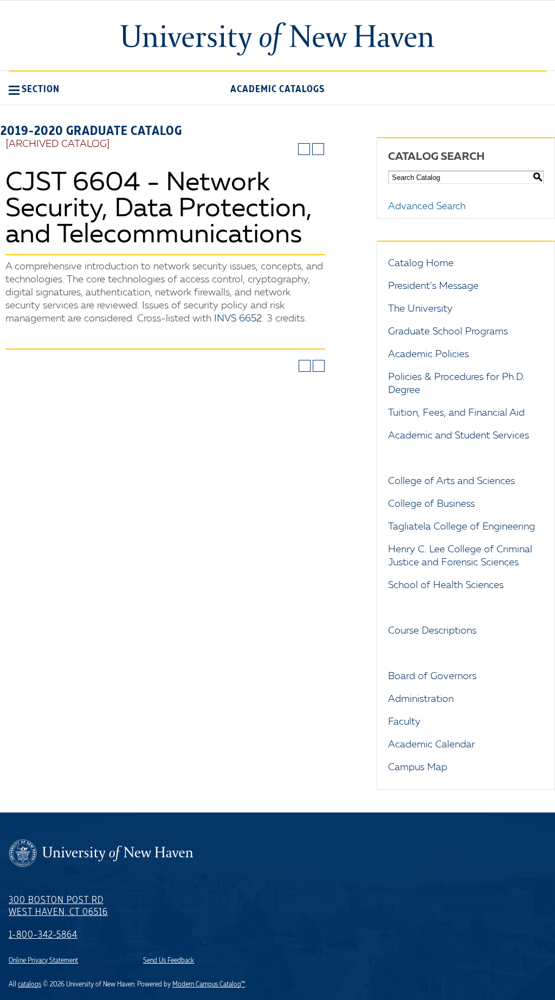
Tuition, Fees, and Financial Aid (456, 413)
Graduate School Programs (448, 332)
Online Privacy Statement (43, 960)
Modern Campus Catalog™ (208, 984)
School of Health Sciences (446, 585)
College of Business (431, 504)
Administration (421, 699)
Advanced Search (427, 206)
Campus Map (417, 767)
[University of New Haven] (277, 39)
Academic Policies (428, 354)
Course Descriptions (432, 631)
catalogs (29, 984)
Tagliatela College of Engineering (461, 527)
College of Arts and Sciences (451, 481)
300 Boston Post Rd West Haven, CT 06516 (58, 906)
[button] (34, 89)
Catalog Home (421, 263)
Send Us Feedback (168, 960)
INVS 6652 (238, 319)
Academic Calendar (431, 745)
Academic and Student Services (458, 436)
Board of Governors (432, 676)
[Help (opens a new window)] (318, 149)
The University (420, 309)
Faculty (404, 722)
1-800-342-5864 (43, 935)
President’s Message (433, 286)
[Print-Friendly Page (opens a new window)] (304, 149)
